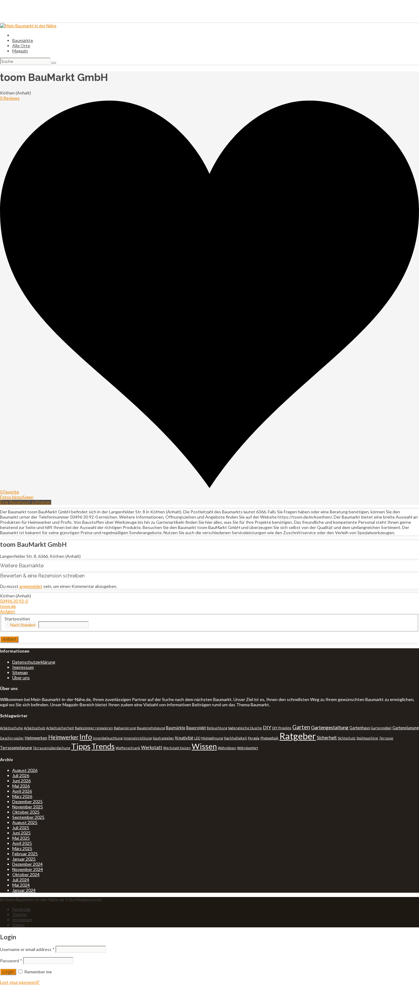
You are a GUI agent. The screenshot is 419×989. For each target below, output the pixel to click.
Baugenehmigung (151, 728)
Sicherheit (327, 737)
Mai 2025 (21, 838)
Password (11, 960)
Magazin (20, 50)
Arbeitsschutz (34, 728)
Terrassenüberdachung (51, 748)
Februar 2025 (25, 853)
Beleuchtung (217, 728)
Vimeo (18, 924)
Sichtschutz (347, 738)
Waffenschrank (128, 748)
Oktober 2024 (26, 874)
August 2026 (24, 770)
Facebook (21, 909)
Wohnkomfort (247, 748)
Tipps (80, 746)
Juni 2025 (21, 832)
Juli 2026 (20, 775)
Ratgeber (297, 735)
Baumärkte (22, 40)
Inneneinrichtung (138, 738)
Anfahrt (7, 611)
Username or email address (27, 949)
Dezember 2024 (27, 864)
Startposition (17, 618)
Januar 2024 (24, 890)
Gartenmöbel (381, 728)
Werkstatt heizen (177, 748)
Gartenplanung (405, 727)
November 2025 (27, 806)
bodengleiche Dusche (245, 728)
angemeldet (30, 586)
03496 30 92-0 (14, 601)
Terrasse (386, 738)
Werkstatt (151, 747)
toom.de (8, 606)
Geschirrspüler (12, 738)
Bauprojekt (196, 727)
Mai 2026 (21, 785)
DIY (267, 727)
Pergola (253, 738)
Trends (103, 746)
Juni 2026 (21, 780)
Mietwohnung (212, 738)
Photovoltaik (269, 738)
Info (85, 736)
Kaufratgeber (163, 738)
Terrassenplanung (16, 747)
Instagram (22, 919)
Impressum (23, 667)
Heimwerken (36, 737)
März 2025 (22, 848)
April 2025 (22, 843)
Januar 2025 (24, 858)
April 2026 (22, 791)
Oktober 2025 (26, 812)
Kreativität (184, 737)
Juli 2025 (20, 827)
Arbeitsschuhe (11, 728)
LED (197, 738)
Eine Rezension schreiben (25, 502)
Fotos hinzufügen (16, 497)
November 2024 (27, 869)
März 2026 (22, 796)
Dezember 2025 (27, 801)
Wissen (204, 746)
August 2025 (24, 822)
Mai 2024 (21, 884)
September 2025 (28, 817)
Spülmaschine (367, 738)
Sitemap (20, 672)
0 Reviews (10, 98)
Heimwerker (63, 737)
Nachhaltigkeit (235, 738)
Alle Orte (21, 45)
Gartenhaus (359, 727)
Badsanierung (125, 728)
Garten (301, 727)
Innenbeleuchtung (108, 738)
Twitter (19, 914)
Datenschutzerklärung (33, 662)
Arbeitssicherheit (60, 728)
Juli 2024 (20, 879)
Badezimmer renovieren (94, 728)
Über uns (21, 677)
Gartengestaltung (329, 727)
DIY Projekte (281, 728)
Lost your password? (20, 982)
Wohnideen (227, 748)
